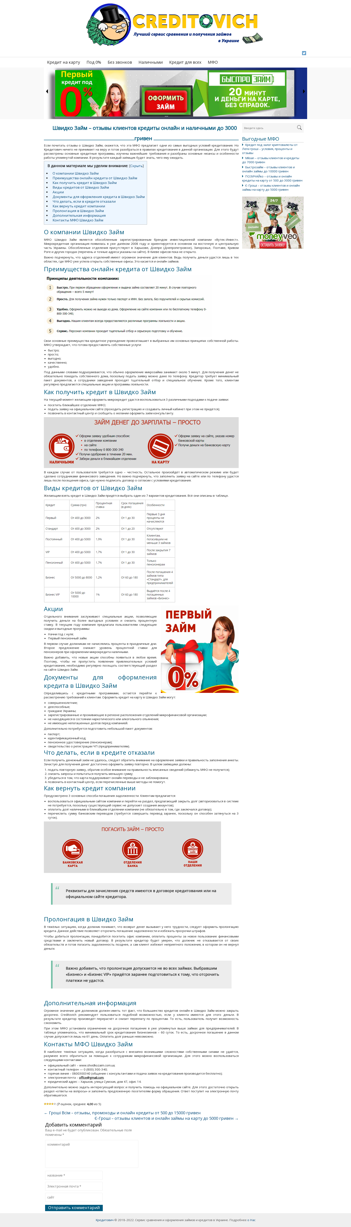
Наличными (151, 62)
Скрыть (136, 166)
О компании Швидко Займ (76, 173)
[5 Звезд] (55, 1104)
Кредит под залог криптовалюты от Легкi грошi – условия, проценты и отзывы (270, 149)
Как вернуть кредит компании (79, 206)
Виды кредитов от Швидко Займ (81, 187)
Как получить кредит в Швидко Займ (85, 182)
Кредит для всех (185, 62)
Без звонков (120, 62)
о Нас (251, 1220)
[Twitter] (304, 53)
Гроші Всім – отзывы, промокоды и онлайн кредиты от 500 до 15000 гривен (122, 1112)
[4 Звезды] (52, 1104)
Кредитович (105, 1220)
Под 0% (94, 62)
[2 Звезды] (47, 1104)
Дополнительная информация (79, 215)
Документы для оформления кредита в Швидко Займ (99, 196)
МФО (213, 62)
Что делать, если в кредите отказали (84, 201)
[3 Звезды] (50, 1104)
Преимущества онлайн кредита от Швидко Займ (95, 178)
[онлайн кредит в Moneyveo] (273, 222)
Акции (58, 192)
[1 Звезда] (45, 1104)
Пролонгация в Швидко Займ (78, 210)
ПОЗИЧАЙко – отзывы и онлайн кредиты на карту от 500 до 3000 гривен (272, 178)
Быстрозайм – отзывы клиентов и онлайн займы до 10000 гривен (268, 169)
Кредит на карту (63, 62)
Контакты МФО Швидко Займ (78, 220)
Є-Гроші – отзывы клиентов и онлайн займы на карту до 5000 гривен (271, 187)
